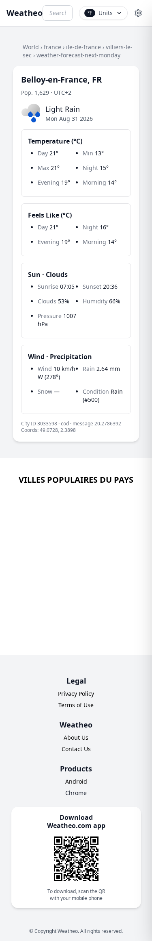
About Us (76, 737)
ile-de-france (83, 47)
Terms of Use (76, 705)
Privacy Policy (76, 693)
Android (76, 781)
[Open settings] (138, 13)
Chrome (76, 793)
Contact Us (76, 749)
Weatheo (24, 12)
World (31, 47)
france (52, 47)
